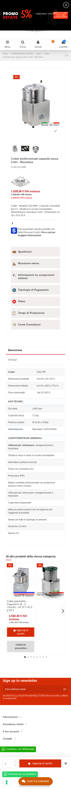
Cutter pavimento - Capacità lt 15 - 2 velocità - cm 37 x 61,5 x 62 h (19, 606)
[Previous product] (66, 55)
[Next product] (67, 55)
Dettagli (12, 359)
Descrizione (15, 350)
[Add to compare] (65, 763)
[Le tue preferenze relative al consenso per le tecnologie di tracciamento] (6, 782)
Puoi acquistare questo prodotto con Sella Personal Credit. (36, 232)
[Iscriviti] (64, 689)
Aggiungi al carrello (42, 763)
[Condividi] (12, 223)
